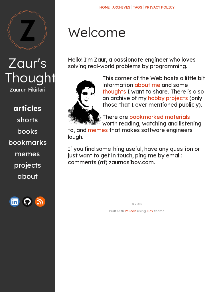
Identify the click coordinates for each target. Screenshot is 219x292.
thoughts (114, 91)
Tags (137, 7)
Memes (27, 153)
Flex (150, 211)
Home (105, 7)
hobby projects (168, 98)
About (27, 176)
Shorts (27, 119)
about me (147, 85)
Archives (121, 7)
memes (98, 130)
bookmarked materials (159, 116)
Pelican (130, 211)
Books (27, 131)
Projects (27, 165)
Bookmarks (27, 142)
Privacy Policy (160, 7)
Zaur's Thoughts (34, 70)
